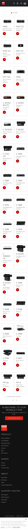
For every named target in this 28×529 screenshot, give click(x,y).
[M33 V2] (7, 45)
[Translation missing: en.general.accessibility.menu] (24, 3)
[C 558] (7, 352)
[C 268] (7, 304)
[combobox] (4, 527)
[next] (16, 400)
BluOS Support (5, 497)
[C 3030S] (7, 124)
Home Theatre (5, 445)
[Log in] (17, 3)
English (3, 527)
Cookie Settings (9, 516)
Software (3, 502)
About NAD (4, 477)
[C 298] (20, 277)
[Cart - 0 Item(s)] (21, 3)
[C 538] (20, 304)
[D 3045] (20, 248)
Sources (3, 448)
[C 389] (20, 175)
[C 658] (7, 328)
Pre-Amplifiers (5, 440)
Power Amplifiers (5, 438)
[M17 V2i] (7, 71)
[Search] (13, 3)
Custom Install (5, 467)
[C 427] (20, 352)
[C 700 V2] (7, 148)
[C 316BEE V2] (7, 248)
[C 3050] (20, 97)
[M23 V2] (20, 21)
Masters (3, 465)
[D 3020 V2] (7, 277)
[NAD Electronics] (3, 3)
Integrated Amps (5, 443)
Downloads (4, 499)
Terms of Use (19, 516)
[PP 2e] (7, 377)
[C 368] (20, 199)
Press (2, 482)
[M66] (7, 21)
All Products (4, 453)
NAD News (4, 480)
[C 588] (20, 328)
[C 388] (7, 175)
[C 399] (20, 148)
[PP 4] (20, 377)
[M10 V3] (20, 45)
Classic (3, 462)
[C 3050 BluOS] (7, 97)
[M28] (20, 71)
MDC (2, 450)
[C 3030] (20, 124)
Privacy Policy (16, 527)
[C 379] (7, 199)
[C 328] (20, 224)
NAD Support (4, 494)
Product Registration (6, 485)
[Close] (26, 519)
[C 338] (7, 224)
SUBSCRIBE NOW (14, 418)
